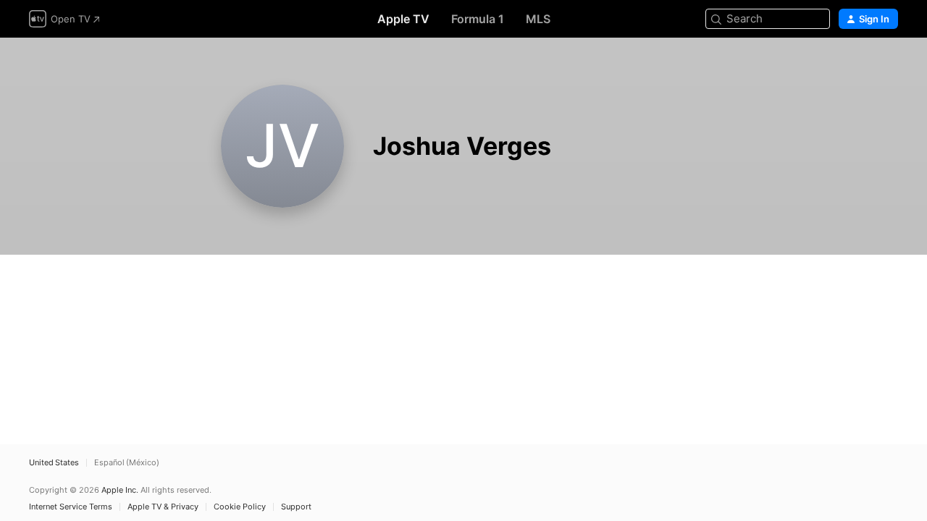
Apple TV (403, 19)
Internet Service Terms (70, 507)
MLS (538, 19)
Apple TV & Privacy (162, 507)
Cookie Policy (240, 507)
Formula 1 (477, 19)
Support (296, 507)
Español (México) (126, 463)
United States (54, 463)
